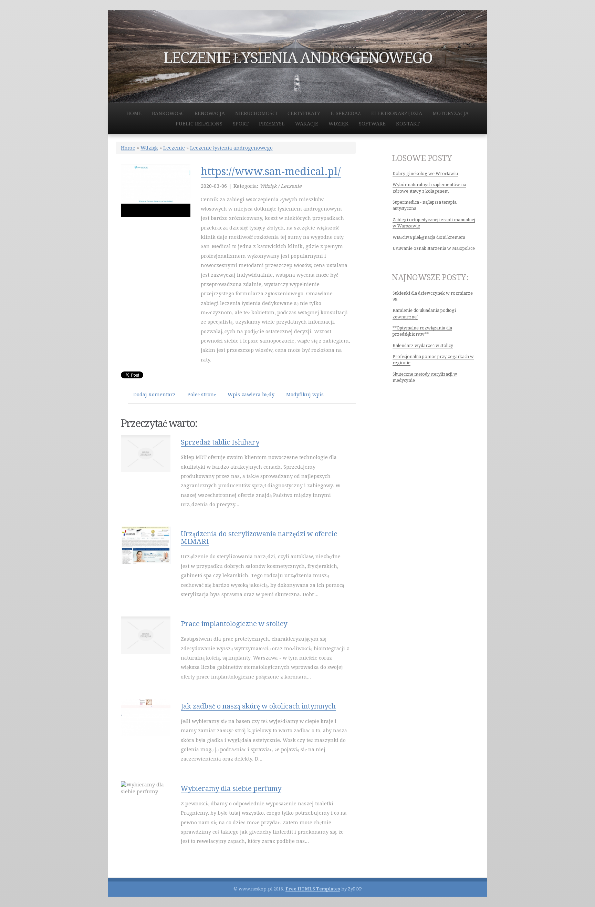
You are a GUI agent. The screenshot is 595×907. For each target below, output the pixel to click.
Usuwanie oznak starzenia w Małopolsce (434, 248)
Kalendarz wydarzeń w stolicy (423, 345)
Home (128, 148)
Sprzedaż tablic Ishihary (220, 442)
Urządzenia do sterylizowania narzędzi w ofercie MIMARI (259, 538)
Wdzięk (149, 148)
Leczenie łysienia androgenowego (231, 148)
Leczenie (174, 148)
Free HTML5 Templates (312, 888)
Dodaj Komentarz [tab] (154, 394)
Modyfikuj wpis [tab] (305, 394)
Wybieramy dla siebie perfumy (231, 788)
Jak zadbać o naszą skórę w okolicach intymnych (258, 706)
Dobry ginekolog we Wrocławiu (425, 173)
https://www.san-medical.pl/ (271, 171)
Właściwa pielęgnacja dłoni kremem (429, 237)
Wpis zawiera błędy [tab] (251, 394)
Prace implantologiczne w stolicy (234, 624)
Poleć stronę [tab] (201, 394)
